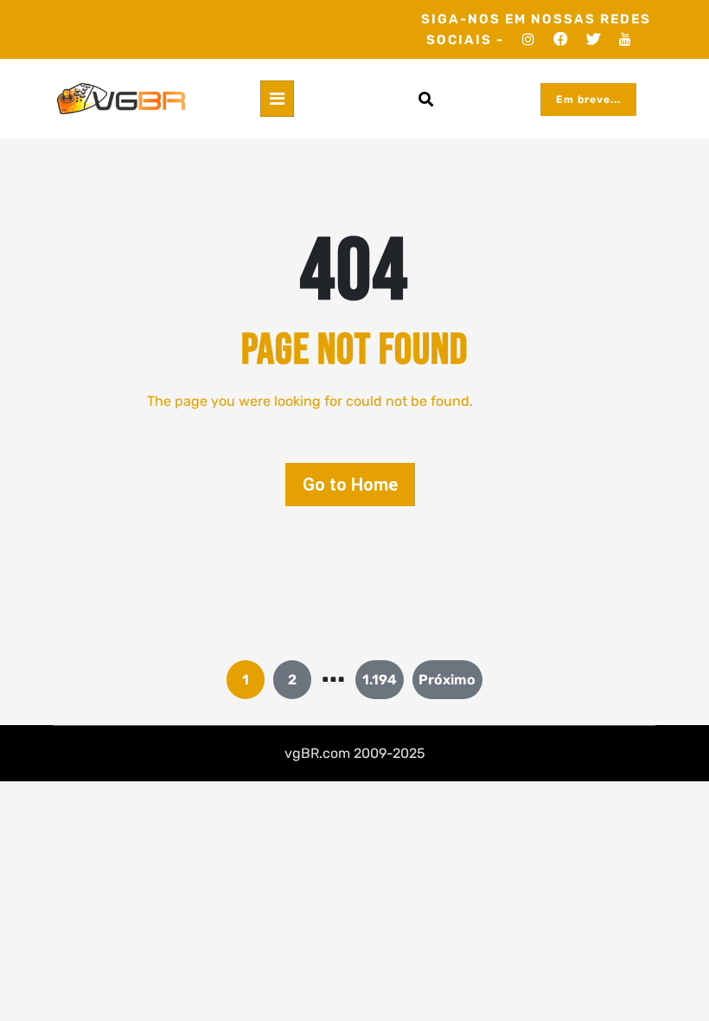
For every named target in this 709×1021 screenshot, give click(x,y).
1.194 (379, 679)
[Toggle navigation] (277, 98)
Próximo (447, 679)
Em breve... (588, 99)
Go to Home (350, 484)
